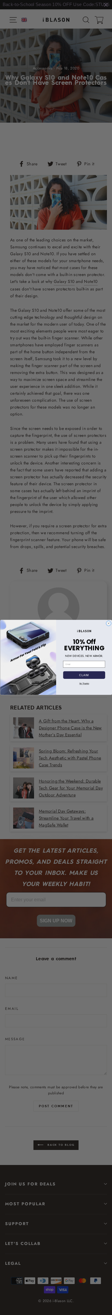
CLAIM (84, 674)
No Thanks (84, 683)
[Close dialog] (108, 623)
